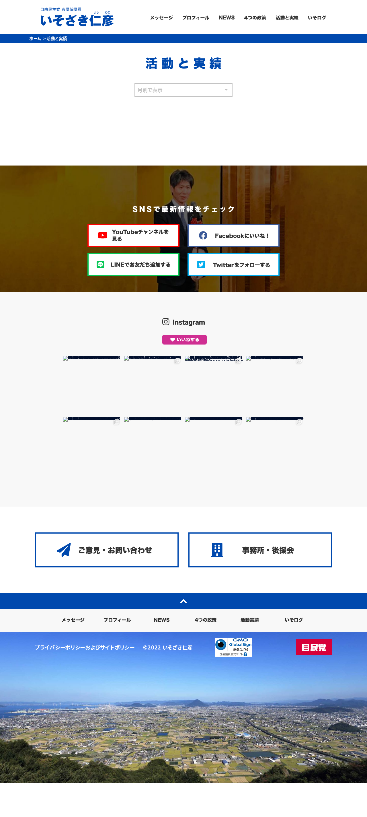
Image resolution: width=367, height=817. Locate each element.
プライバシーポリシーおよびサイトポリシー (84, 647)
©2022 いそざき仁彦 (168, 647)
